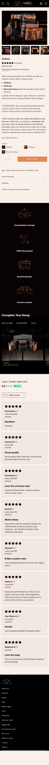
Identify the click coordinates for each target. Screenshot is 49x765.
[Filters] (4, 395)
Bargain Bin (6, 724)
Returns (4, 747)
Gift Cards (5, 733)
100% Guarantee (8, 176)
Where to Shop (7, 738)
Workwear (5, 715)
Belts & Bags (6, 706)
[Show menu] (3, 3)
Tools (4, 711)
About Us (5, 688)
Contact (5, 742)
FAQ (3, 702)
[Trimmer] (22, 343)
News (4, 697)
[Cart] (45, 3)
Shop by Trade (7, 720)
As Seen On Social (8, 729)
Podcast (5, 693)
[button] (8, 63)
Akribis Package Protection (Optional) (16, 189)
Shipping (5, 69)
